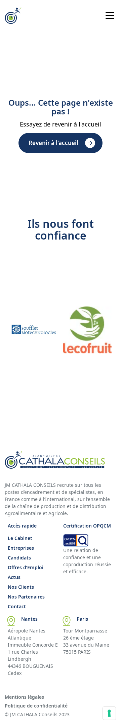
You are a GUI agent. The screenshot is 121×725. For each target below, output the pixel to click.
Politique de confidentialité (36, 705)
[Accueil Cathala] (13, 22)
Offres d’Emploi (25, 567)
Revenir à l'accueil (53, 143)
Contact (17, 606)
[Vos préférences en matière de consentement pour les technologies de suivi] (109, 713)
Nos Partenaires (26, 596)
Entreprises (21, 548)
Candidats (19, 557)
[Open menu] (110, 16)
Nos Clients (21, 587)
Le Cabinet (20, 538)
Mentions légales (24, 697)
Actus (14, 577)
